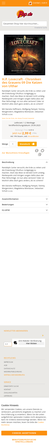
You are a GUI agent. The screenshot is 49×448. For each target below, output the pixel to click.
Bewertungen (8, 204)
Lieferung (8, 396)
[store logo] (24, 14)
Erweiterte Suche (41, 27)
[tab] (24, 162)
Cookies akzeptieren (24, 433)
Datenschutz (9, 368)
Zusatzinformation (10, 199)
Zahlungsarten (10, 393)
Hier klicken (31, 343)
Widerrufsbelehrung (13, 372)
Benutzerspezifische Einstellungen (24, 440)
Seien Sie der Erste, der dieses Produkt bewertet (18, 118)
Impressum (8, 362)
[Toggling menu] (3, 3)
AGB (5, 365)
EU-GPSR (6, 210)
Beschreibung (8, 162)
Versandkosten (33, 136)
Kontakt (7, 389)
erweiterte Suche (11, 386)
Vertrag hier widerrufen (14, 375)
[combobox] (24, 23)
